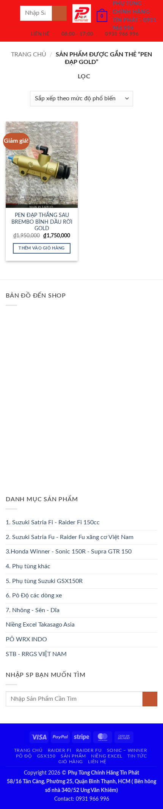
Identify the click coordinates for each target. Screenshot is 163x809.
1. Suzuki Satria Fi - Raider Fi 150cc (53, 522)
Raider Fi (59, 750)
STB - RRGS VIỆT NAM (36, 654)
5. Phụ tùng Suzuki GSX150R (44, 581)
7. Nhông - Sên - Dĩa (33, 610)
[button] (10, 13)
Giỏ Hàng (70, 761)
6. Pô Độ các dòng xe (34, 595)
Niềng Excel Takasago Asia (40, 625)
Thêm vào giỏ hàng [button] (42, 248)
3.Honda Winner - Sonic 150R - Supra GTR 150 (69, 552)
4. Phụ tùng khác (28, 566)
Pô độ (24, 756)
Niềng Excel (106, 756)
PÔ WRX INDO (26, 639)
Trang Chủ (28, 750)
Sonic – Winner (127, 750)
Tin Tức (137, 756)
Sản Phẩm (73, 756)
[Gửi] (59, 13)
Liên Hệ (97, 761)
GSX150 (46, 756)
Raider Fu (89, 750)
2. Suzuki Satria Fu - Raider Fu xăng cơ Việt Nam (69, 537)
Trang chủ (28, 54)
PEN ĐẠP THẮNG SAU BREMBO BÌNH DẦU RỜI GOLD (41, 222)
